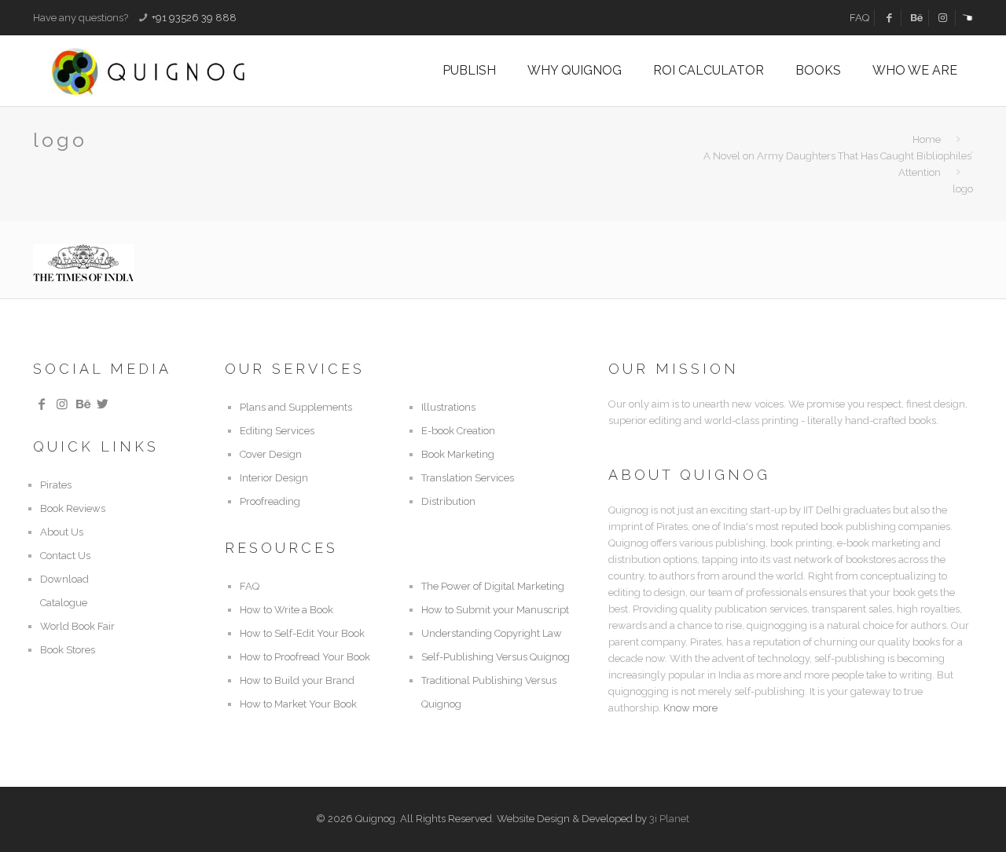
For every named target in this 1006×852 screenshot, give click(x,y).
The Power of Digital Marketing (492, 586)
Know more (690, 708)
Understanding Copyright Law (491, 633)
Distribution (448, 501)
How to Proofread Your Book (305, 657)
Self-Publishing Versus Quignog (495, 657)
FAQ (859, 18)
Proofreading (270, 501)
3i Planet (669, 819)
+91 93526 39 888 (194, 18)
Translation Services (467, 478)
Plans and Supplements (296, 407)
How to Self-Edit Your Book (302, 633)
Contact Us (65, 555)
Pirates (56, 485)
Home (926, 139)
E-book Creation (458, 431)
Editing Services (277, 431)
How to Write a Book (286, 610)
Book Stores (67, 650)
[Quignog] (174, 70)
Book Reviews (72, 508)
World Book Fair (77, 626)
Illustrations (448, 407)
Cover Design (271, 454)
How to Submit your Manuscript (495, 610)
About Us (61, 532)
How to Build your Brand (297, 680)
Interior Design (274, 478)
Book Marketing (457, 454)
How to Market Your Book (298, 704)
